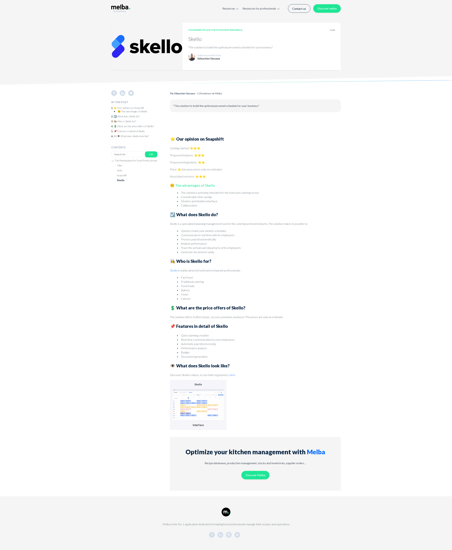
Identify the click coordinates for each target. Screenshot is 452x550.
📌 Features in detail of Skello (129, 131)
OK (151, 154)
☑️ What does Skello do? (127, 116)
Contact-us (299, 8)
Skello (120, 180)
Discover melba (327, 8)
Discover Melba (255, 475)
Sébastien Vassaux (184, 93)
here (232, 375)
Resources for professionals (259, 8)
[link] (115, 93)
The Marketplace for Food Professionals (215, 30)
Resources (228, 8)
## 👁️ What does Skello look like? (131, 136)
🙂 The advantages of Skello (132, 111)
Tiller (119, 165)
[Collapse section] (112, 160)
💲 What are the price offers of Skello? (134, 126)
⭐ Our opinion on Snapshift (129, 107)
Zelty (119, 170)
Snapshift (122, 175)
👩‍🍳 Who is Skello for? (125, 121)
